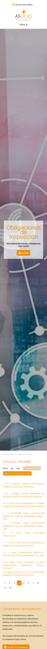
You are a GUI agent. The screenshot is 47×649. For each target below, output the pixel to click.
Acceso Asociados (24, 4)
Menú (23, 24)
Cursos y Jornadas (24, 454)
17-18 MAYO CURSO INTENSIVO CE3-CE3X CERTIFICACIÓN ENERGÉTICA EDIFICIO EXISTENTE (23, 565)
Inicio (13, 454)
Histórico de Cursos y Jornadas (17, 473)
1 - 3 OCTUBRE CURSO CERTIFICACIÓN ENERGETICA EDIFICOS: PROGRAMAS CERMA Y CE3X (23, 526)
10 (10, 587)
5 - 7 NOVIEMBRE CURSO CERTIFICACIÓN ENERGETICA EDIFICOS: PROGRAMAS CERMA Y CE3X (23, 516)
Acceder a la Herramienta (16, 647)
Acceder (23, 253)
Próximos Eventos (32, 468)
